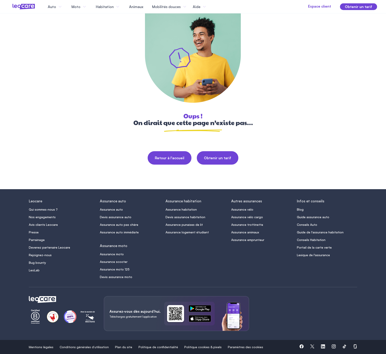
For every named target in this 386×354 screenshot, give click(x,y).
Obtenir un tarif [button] (358, 6)
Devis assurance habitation (185, 217)
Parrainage (37, 240)
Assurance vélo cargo (247, 217)
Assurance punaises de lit (184, 224)
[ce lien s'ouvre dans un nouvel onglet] (202, 309)
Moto (75, 6)
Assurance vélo (242, 209)
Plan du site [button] (123, 347)
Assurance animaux (245, 232)
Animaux (136, 6)
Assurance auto (111, 209)
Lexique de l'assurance (313, 255)
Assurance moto (112, 254)
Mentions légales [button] (41, 347)
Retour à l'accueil (169, 158)
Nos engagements (42, 217)
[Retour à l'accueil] (61, 299)
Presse (34, 232)
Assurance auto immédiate (119, 232)
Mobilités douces (166, 6)
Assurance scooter (114, 262)
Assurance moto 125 (115, 269)
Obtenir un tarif (217, 158)
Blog (300, 209)
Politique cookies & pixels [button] (203, 347)
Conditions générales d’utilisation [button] (84, 347)
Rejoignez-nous (40, 255)
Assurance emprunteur (247, 240)
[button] (302, 347)
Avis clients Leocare (43, 224)
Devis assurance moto (116, 277)
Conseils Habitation (311, 240)
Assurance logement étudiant (187, 232)
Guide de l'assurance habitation (320, 232)
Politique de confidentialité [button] (158, 347)
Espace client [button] (319, 6)
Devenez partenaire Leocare (49, 247)
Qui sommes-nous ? (43, 209)
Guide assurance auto (313, 217)
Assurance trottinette (247, 224)
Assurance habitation (181, 209)
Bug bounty (37, 262)
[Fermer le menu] (211, 6)
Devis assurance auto (115, 217)
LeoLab (34, 270)
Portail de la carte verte (314, 247)
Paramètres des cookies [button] (245, 347)
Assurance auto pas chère (119, 224)
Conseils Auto (307, 224)
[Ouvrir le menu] (11, 6)
